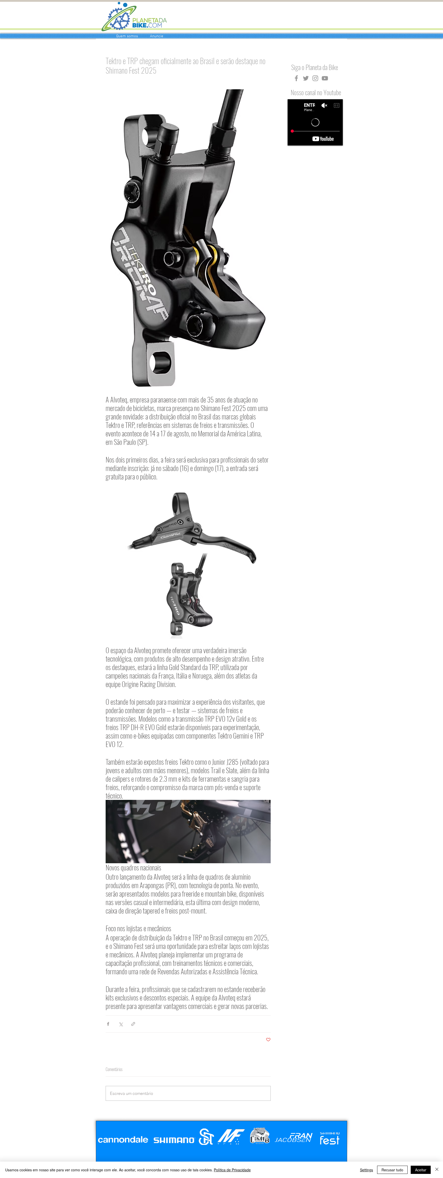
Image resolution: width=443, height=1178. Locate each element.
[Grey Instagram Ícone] (315, 78)
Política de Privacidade (232, 1169)
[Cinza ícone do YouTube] (325, 78)
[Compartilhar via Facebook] (108, 1024)
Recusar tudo (392, 1169)
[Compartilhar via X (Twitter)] (120, 1024)
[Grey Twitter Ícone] (306, 78)
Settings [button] (366, 1169)
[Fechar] (437, 1170)
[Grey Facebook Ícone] (296, 78)
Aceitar (420, 1169)
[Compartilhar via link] (133, 1024)
